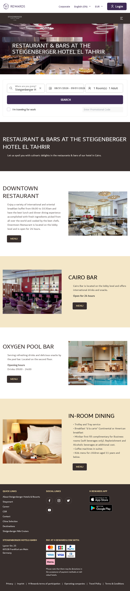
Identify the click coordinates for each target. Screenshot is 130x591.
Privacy (9, 584)
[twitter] (68, 500)
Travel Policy (95, 584)
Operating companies (74, 584)
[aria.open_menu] (121, 18)
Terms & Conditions (114, 584)
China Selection (10, 521)
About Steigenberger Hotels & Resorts (21, 497)
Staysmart (8, 502)
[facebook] (49, 500)
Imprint (20, 584)
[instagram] (59, 500)
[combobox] (26, 88)
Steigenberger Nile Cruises (16, 531)
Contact (6, 516)
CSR (5, 512)
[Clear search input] (40, 88)
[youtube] (49, 510)
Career (6, 507)
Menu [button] (14, 239)
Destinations (9, 526)
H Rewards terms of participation (44, 584)
